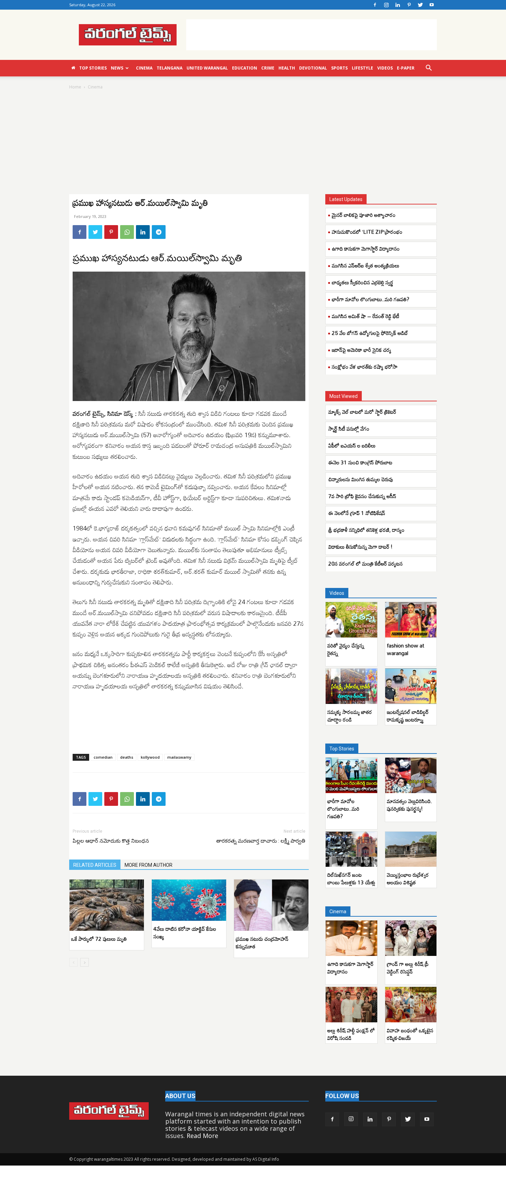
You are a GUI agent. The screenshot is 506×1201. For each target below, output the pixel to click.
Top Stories (93, 68)
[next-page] (84, 962)
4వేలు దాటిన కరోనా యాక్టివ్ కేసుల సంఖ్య (185, 932)
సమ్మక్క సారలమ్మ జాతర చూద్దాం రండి (349, 716)
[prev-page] (73, 962)
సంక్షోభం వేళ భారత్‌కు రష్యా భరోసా (365, 366)
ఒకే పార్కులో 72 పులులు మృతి (99, 939)
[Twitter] (420, 5)
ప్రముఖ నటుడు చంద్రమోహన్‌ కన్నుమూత (262, 942)
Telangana (169, 68)
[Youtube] (431, 5)
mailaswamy (179, 757)
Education (244, 68)
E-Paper (405, 68)
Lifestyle (362, 68)
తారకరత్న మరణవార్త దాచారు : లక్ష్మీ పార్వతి (260, 841)
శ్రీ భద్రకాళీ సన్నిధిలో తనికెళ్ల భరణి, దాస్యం (366, 530)
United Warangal (207, 68)
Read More (202, 1135)
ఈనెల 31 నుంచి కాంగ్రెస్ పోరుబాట (361, 462)
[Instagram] (386, 5)
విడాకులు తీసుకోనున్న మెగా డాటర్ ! (360, 546)
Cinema (144, 68)
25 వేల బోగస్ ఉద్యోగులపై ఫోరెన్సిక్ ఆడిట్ (370, 333)
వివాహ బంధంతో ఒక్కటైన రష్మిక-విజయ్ (410, 1034)
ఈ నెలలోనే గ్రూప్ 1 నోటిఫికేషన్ (357, 513)
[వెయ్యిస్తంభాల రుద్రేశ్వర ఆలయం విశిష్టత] (411, 849)
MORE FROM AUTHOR (148, 865)
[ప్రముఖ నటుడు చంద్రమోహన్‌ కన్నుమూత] (271, 905)
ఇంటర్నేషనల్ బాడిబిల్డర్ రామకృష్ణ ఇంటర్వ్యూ (408, 716)
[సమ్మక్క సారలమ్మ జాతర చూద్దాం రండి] (351, 686)
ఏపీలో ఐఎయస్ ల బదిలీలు (352, 445)
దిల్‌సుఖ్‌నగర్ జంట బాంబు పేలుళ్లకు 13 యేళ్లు (351, 878)
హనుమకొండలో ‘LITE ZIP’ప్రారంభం (367, 231)
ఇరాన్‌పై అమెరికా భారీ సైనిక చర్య (361, 350)
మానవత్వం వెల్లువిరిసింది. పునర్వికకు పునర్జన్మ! (409, 805)
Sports (339, 68)
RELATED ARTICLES (94, 865)
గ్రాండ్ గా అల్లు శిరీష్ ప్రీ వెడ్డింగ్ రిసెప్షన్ (408, 968)
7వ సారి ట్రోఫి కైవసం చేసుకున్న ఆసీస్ (363, 496)
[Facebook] (375, 5)
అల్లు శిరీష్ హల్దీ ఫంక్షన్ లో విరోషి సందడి (351, 1034)
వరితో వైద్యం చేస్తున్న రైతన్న (345, 649)
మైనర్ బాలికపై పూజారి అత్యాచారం (364, 215)
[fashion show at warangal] (411, 620)
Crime (267, 68)
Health (286, 68)
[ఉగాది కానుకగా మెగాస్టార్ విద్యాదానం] (351, 938)
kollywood (150, 757)
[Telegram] (159, 232)
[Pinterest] (409, 5)
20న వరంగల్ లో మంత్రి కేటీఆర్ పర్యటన (365, 563)
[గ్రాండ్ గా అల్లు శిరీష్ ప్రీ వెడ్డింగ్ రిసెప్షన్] (411, 938)
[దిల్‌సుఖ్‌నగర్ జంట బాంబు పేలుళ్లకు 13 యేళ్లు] (351, 849)
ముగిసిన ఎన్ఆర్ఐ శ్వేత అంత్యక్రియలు (365, 265)
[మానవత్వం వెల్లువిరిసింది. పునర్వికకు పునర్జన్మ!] (411, 775)
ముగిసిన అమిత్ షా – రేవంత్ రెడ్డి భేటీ (365, 316)
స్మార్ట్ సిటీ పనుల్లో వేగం (348, 428)
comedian (103, 757)
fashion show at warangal (405, 649)
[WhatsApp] (127, 232)
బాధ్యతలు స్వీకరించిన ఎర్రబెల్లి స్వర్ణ (362, 282)
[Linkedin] (397, 5)
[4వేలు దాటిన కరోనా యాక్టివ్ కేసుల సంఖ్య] (189, 900)
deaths (126, 757)
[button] (428, 68)
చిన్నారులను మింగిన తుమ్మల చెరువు (360, 479)
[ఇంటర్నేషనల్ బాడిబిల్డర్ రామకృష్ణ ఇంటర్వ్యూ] (411, 686)
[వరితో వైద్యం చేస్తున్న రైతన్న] (351, 620)
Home (75, 87)
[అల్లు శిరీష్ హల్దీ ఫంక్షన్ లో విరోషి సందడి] (351, 1004)
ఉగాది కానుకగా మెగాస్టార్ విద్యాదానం (366, 248)
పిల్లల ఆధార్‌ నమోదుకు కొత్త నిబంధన (111, 841)
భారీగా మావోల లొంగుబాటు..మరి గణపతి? (370, 299)
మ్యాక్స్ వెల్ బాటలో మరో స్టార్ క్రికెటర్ (362, 412)
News (117, 68)
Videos (385, 68)
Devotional (313, 68)
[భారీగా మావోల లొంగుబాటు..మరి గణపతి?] (351, 775)
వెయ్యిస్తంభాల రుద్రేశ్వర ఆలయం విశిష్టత (408, 878)
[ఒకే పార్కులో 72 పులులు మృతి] (107, 905)
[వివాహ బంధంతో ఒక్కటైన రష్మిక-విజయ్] (411, 1004)
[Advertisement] (311, 34)
